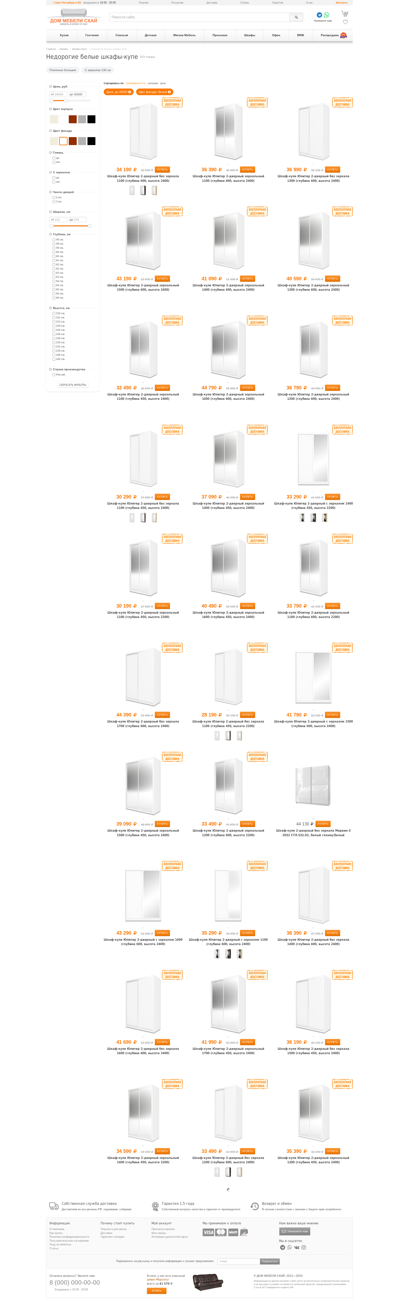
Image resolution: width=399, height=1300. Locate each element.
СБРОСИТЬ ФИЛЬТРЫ (72, 384)
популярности (134, 83)
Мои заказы (158, 1233)
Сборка (244, 2)
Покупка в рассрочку (114, 1229)
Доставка (212, 2)
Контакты (341, 2)
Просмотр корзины (163, 1229)
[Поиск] (296, 17)
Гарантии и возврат (113, 1236)
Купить (162, 169)
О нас (309, 2)
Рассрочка (177, 2)
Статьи (53, 1248)
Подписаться (270, 1261)
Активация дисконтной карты (169, 1236)
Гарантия (277, 2)
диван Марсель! (158, 1279)
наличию (153, 83)
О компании (56, 1229)
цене (163, 83)
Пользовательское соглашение (69, 1240)
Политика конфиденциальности (69, 1236)
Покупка (143, 2)
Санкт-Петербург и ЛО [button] (67, 2)
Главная (51, 49)
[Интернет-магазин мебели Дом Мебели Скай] (73, 17)
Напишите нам (297, 1231)
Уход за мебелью (60, 1244)
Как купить (56, 1233)
